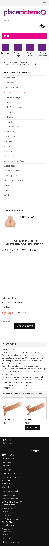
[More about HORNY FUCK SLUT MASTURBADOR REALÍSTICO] (10, 222)
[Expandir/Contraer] (43, 77)
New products (8, 458)
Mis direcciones (8, 495)
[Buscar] (45, 20)
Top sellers (6, 462)
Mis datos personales (11, 499)
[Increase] (9, 324)
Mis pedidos (7, 487)
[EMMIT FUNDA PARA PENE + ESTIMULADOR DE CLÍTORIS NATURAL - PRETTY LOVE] (12, 408)
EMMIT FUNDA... (9, 420)
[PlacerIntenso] (24, 12)
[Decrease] (9, 327)
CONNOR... (30, 420)
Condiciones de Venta (11, 473)
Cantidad (6, 321)
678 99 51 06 (9, 515)
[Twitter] (45, 451)
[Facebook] (42, 451)
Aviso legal (6, 469)
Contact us (6, 466)
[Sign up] (45, 443)
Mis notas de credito (11, 491)
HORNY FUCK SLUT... (27, 217)
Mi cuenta (6, 483)
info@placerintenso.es (13, 519)
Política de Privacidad (11, 477)
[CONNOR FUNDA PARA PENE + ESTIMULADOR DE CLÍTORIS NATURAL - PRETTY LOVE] (36, 408)
